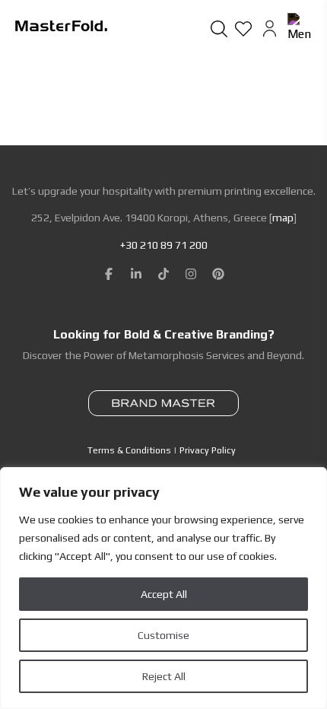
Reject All (164, 676)
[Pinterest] (218, 274)
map (283, 217)
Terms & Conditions (129, 450)
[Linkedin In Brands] (136, 274)
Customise (163, 635)
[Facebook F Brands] (109, 274)
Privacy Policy (207, 450)
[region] (163, 588)
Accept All (164, 594)
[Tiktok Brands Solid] (163, 274)
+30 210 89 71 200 (164, 245)
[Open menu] (299, 28)
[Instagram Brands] (191, 274)
